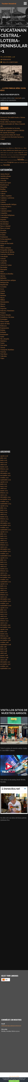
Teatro (2, 343)
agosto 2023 (4, 532)
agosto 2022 (4, 558)
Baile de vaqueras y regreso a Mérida (12, 130)
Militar (2, 300)
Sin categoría (4, 339)
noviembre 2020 (5, 601)
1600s (4, 148)
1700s (7, 148)
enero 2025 (3, 495)
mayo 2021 (3, 588)
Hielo (2, 271)
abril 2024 (3, 514)
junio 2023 (3, 536)
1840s (16, 148)
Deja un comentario (10, 62)
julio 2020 (3, 610)
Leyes (2, 289)
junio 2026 (3, 460)
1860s (22, 148)
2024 (7, 152)
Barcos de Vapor (5, 183)
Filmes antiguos (5, 248)
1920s (16, 150)
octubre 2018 (4, 642)
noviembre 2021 (5, 577)
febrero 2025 (4, 493)
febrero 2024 (4, 519)
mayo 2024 (3, 512)
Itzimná (2, 160)
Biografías (3, 187)
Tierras (2, 347)
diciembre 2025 (5, 473)
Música (2, 306)
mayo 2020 (3, 614)
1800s (10, 148)
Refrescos (3, 326)
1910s (12, 150)
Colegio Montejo (16, 154)
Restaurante (4, 334)
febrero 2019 (4, 636)
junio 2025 (3, 484)
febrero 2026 (4, 469)
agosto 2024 (4, 506)
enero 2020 (3, 623)
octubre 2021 (4, 579)
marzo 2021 (4, 592)
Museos (2, 304)
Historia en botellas (20, 157)
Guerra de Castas (6, 265)
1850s (19, 148)
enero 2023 (3, 547)
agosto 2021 (4, 584)
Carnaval (3, 200)
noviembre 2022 (5, 551)
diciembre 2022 (5, 549)
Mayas (2, 298)
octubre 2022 (4, 553)
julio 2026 (3, 458)
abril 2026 (3, 464)
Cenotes (3, 202)
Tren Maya (3, 354)
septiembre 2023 (5, 530)
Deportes (3, 219)
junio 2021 (3, 586)
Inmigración (4, 282)
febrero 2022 (4, 571)
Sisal (18, 162)
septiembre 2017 (5, 668)
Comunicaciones (5, 211)
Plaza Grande (4, 321)
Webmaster (6, 59)
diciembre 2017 (5, 662)
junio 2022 (3, 562)
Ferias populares (5, 239)
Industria (3, 278)
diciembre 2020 (5, 599)
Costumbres (4, 217)
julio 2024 (3, 508)
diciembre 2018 (5, 638)
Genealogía (4, 256)
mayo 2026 (3, 462)
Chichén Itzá (3, 154)
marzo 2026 (4, 467)
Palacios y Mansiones (7, 311)
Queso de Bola (5, 324)
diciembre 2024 (5, 497)
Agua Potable (11, 152)
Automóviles (4, 178)
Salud (2, 337)
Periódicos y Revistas (7, 317)
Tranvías (22, 162)
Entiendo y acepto (14, 1081)
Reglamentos (4, 328)
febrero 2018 (4, 657)
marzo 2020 (4, 618)
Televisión (3, 345)
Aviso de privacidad (14, 1076)
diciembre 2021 (5, 575)
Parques (3, 313)
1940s (23, 150)
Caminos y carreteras (7, 198)
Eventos (2, 235)
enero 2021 (3, 597)
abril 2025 (3, 488)
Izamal (5, 160)
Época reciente (5, 228)
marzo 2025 (4, 490)
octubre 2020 (4, 603)
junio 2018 (3, 649)
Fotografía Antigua (6, 250)
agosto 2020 (4, 608)
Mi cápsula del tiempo (7, 132)
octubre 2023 (4, 527)
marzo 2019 (4, 634)
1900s (9, 150)
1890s (4, 150)
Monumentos (4, 302)
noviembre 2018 (5, 640)
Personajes (3, 319)
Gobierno (3, 263)
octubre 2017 (4, 666)
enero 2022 (3, 573)
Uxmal (26, 162)
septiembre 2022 (5, 556)
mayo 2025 (3, 486)
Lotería (2, 291)
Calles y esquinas (6, 196)
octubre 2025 (4, 477)
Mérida (20, 159)
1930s (20, 150)
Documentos (4, 222)
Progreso (10, 162)
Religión (15, 162)
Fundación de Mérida (7, 252)
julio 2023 (3, 534)
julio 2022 (3, 560)
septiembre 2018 (5, 644)
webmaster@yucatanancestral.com (11, 1025)
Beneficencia (4, 185)
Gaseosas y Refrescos (7, 254)
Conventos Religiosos (7, 215)
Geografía (3, 261)
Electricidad (4, 224)
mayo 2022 (3, 564)
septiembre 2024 (5, 503)
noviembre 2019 (5, 627)
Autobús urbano (5, 176)
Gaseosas (9, 157)
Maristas (3, 295)
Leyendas (3, 287)
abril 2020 (3, 616)
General (2, 258)
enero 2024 (3, 521)
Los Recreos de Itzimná (12, 160)
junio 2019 (3, 631)
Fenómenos (4, 237)
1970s (4, 152)
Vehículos (3, 356)
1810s (13, 148)
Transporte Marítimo (7, 350)
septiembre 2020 (5, 605)
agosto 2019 (4, 629)
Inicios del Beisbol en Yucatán (10, 128)
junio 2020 (3, 612)
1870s (25, 148)
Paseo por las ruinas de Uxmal (10, 135)
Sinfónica (3, 341)
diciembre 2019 (5, 625)
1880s (1, 150)
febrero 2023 (4, 545)
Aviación (15, 152)
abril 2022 (3, 566)
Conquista (3, 213)
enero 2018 (3, 660)
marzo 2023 (4, 543)
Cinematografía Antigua (8, 204)
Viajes (1, 165)
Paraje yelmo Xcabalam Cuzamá (10, 122)
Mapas (2, 293)
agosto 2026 (4, 456)
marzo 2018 (4, 655)
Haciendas (13, 157)
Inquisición (4, 284)
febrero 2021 (4, 595)
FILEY (2, 245)
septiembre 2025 (5, 480)
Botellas (3, 189)
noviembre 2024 (5, 499)
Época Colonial (5, 226)
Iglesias (2, 276)
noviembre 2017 (5, 664)
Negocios (3, 308)
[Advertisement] (14, 386)
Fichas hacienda (3, 157)
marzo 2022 (4, 569)
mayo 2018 (3, 651)
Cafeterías (3, 191)
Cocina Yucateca (9, 154)
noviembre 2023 (5, 525)
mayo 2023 (3, 538)
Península (5, 162)
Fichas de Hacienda (6, 243)
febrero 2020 (4, 621)
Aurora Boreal (4, 174)
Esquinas (3, 232)
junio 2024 (3, 510)
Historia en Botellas (6, 274)
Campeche (20, 152)
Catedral (25, 152)
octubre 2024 (4, 501)
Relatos (2, 330)
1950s (26, 150)
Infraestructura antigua (8, 280)
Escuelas (3, 230)
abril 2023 (3, 540)
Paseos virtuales (5, 315)
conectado (18, 98)
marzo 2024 (4, 517)
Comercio (3, 209)
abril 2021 (3, 590)
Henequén (3, 269)
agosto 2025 (4, 482)
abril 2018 (3, 653)
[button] (25, 3)
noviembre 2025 (5, 475)
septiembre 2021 (5, 582)
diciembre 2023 (5, 523)
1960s (1, 152)
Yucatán (6, 164)
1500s (1, 148)
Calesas (2, 193)
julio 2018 (3, 647)
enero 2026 (3, 471)
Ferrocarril (23, 155)
